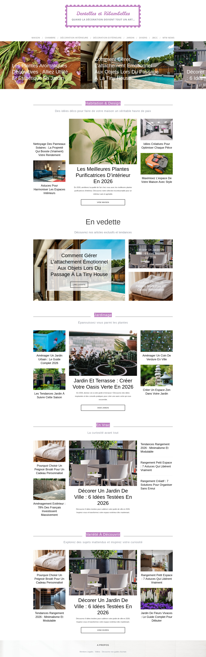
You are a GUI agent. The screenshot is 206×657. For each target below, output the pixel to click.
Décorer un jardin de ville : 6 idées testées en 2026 (103, 497)
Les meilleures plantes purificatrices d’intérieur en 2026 (103, 175)
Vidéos (97, 652)
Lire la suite (79, 281)
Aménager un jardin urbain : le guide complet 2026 (49, 359)
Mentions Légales (86, 652)
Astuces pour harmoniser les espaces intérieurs (49, 189)
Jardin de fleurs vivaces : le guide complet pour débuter (156, 616)
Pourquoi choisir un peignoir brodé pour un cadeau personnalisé (49, 469)
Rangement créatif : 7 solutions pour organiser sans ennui (156, 484)
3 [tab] (115, 268)
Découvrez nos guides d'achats (114, 652)
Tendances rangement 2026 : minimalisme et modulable (155, 448)
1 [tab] (190, 63)
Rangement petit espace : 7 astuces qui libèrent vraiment (156, 466)
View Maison (103, 202)
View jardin (103, 408)
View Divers (103, 630)
